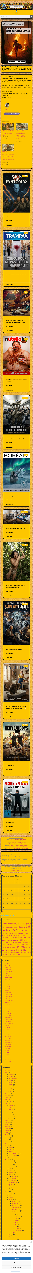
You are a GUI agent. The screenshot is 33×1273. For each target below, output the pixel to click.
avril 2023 (7, 1033)
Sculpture (10, 1090)
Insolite (6, 1132)
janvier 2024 (8, 1015)
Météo (9, 1168)
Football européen (16, 1211)
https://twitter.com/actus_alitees (19, 842)
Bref (5, 110)
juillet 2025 (7, 981)
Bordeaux (10, 1105)
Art (6, 1072)
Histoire (5, 935)
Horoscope (7, 1126)
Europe (6, 1097)
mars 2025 (7, 988)
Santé (18, 952)
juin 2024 (7, 1006)
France (22, 930)
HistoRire (7, 1124)
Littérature (10, 1082)
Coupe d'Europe (15, 1201)
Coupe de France (15, 1203)
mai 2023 (7, 1031)
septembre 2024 (9, 1000)
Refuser (16, 1263)
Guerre (10, 1149)
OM (5, 944)
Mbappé (8, 942)
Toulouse (10, 1118)
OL (15, 1222)
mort (15, 942)
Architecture (11, 1074)
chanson (13, 923)
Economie (10, 1147)
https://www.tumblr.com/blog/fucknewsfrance (18, 848)
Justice (10, 1151)
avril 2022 (7, 1056)
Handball (10, 1238)
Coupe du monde (10, 925)
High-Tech (7, 1122)
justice (14, 937)
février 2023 (8, 1036)
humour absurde (15, 935)
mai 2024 (7, 1008)
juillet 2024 (7, 1004)
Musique (22, 942)
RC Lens (17, 1228)
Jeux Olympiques (12, 1240)
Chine (18, 923)
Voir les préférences (16, 1267)
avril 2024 (7, 1009)
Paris (12, 944)
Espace (16, 927)
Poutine (6, 947)
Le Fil (6, 1134)
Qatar (27, 947)
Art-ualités (10, 1076)
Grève (16, 933)
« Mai (3, 911)
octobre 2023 (8, 1021)
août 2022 (7, 1048)
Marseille (10, 1109)
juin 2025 (7, 983)
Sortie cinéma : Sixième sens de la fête (14, 649)
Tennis (7, 954)
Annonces (7, 1070)
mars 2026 (7, 965)
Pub (6, 1157)
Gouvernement (8, 933)
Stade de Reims (18, 1230)
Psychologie (11, 1172)
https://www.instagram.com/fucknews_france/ (19, 843)
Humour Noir (8, 1128)
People (6, 1143)
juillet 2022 (7, 1050)
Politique (25, 944)
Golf (9, 1236)
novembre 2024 (8, 996)
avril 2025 (7, 986)
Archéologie (11, 1161)
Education (7, 1095)
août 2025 (7, 979)
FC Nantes (17, 1216)
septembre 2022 (8, 1046)
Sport (6, 1191)
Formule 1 (10, 1234)
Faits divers (7, 1099)
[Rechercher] (31, 16)
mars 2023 (7, 1034)
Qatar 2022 (5, 950)
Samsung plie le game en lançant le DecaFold (15, 528)
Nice (28, 942)
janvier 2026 (8, 969)
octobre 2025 (8, 975)
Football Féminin (15, 1213)
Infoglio (7, 1130)
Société (7, 1188)
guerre (23, 933)
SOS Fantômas (9, 216)
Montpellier (11, 1111)
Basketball (10, 1193)
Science (24, 952)
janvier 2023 (8, 1038)
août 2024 (7, 1002)
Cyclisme (10, 1197)
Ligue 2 (13, 1232)
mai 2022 (7, 1054)
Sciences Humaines (12, 1182)
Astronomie (11, 1163)
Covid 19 (14, 1176)
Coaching (7, 1093)
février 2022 (8, 1059)
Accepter (16, 1258)
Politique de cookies (15, 1271)
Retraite (13, 950)
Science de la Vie (12, 1180)
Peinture (10, 1086)
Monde (6, 1140)
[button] (30, 1242)
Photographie (11, 1088)
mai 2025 (7, 984)
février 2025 (8, 990)
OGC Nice (17, 1220)
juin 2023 (7, 1029)
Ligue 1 (22, 937)
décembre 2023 (8, 1017)
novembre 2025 (8, 973)
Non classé (7, 1141)
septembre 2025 (8, 977)
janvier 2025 (8, 992)
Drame (9, 1101)
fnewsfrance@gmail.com (16, 870)
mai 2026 (7, 963)
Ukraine (15, 954)
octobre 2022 (8, 1044)
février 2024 (8, 1013)
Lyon (9, 1107)
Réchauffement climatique (8, 952)
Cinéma (25, 923)
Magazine (7, 1138)
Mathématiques (11, 1166)
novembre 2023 (8, 1019)
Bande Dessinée (12, 1078)
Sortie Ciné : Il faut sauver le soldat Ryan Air (15, 438)
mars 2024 (7, 1011)
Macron (18, 940)
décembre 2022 (8, 1040)
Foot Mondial (15, 1209)
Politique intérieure (12, 1155)
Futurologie (7, 1120)
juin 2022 (7, 1052)
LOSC (16, 1218)
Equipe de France (7, 927)
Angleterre (6, 923)
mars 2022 (7, 1058)
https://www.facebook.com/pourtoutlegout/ (18, 846)
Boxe (9, 1195)
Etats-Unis (25, 927)
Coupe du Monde (15, 1205)
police (19, 944)
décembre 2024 (8, 994)
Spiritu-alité (8, 1190)
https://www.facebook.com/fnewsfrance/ (19, 845)
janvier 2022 (8, 1061)
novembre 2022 (8, 1042)
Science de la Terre (12, 1178)
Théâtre (10, 1091)
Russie (21, 950)
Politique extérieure (12, 1153)
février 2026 (8, 967)
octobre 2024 (8, 998)
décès (27, 925)
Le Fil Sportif (8, 1136)
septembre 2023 (9, 1023)
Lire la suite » (9, 220)
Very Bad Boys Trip (10, 765)
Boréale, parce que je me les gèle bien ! (14, 496)
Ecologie (10, 1165)
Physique (10, 1170)
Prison (12, 947)
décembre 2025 (8, 971)
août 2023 (7, 1025)
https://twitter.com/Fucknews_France (18, 839)
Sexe (6, 1186)
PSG (19, 947)
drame (21, 925)
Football (10, 930)
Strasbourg (10, 1116)
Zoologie (10, 1184)
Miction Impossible (10, 822)
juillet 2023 (7, 1027)
